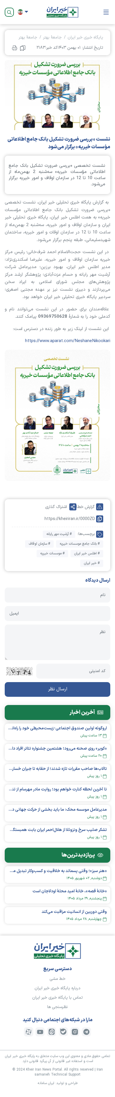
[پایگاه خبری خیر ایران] (62, 12)
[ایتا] (51, 1032)
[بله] (63, 1032)
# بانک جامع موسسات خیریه (80, 543)
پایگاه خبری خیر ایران (85, 37)
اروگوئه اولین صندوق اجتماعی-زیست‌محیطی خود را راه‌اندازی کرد (57, 728)
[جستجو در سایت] (9, 12)
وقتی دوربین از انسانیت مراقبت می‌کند (74, 912)
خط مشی (57, 979)
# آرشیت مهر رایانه (59, 534)
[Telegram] (86, 1032)
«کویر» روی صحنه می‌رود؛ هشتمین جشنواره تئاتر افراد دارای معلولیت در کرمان (57, 749)
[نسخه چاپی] (14, 48)
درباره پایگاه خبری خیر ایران (57, 988)
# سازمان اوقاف (39, 543)
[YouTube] (40, 1032)
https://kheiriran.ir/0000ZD (70, 519)
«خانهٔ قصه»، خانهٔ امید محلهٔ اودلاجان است (69, 891)
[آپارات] (28, 1032)
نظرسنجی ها (57, 1007)
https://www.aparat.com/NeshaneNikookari (67, 341)
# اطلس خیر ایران (87, 553)
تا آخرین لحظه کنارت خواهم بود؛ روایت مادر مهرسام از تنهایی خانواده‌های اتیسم (57, 789)
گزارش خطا (85, 507)
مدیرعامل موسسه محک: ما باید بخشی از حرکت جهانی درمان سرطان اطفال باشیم (57, 810)
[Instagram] (75, 1032)
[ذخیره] (23, 48)
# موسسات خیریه (52, 553)
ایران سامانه (46, 1083)
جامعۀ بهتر (52, 37)
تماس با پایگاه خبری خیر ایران (57, 998)
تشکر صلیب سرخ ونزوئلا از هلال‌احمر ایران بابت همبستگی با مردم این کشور (57, 830)
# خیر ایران (92, 563)
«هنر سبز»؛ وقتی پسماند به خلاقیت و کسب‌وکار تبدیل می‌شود (57, 871)
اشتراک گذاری (56, 507)
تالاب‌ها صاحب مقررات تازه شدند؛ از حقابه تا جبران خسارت (57, 769)
